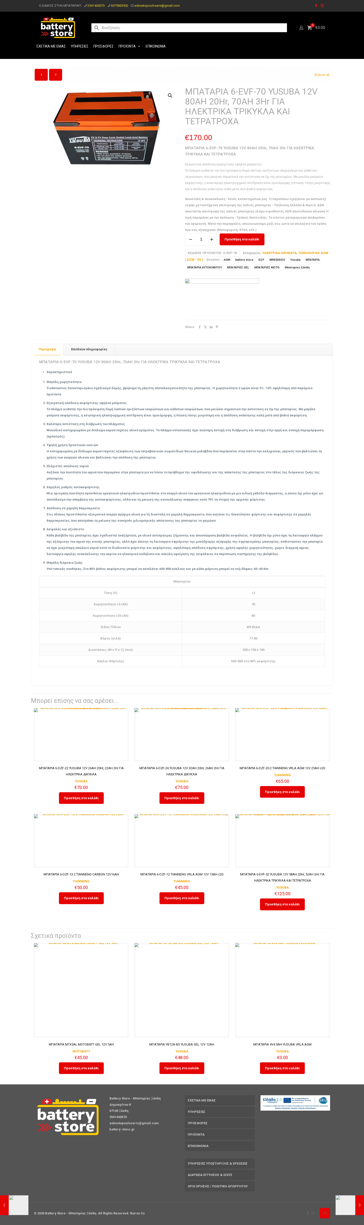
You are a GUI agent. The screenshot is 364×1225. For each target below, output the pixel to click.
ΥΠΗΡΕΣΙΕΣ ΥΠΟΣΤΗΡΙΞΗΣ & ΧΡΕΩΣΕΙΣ (218, 1163)
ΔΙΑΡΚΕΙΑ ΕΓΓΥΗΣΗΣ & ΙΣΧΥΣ (210, 1175)
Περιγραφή (47, 349)
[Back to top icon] (325, 1213)
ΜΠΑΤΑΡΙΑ (313, 259)
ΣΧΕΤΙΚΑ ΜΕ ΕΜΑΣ (51, 46)
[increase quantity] (211, 239)
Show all (323, 75)
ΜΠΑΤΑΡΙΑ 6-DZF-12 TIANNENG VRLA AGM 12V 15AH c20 (181, 874)
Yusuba (295, 259)
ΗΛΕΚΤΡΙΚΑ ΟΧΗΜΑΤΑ (279, 253)
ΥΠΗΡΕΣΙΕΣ (79, 46)
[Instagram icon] (322, 5)
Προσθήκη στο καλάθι (242, 239)
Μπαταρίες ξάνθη (297, 267)
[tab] (47, 349)
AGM (227, 259)
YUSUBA (81, 781)
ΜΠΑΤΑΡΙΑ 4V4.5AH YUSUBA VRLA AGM (282, 1044)
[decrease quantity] (190, 239)
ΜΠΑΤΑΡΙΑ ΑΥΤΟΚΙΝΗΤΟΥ (204, 267)
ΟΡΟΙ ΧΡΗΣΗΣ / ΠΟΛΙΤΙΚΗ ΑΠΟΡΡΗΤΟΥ (218, 1186)
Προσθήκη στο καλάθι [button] (81, 798)
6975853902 (119, 5)
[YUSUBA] (222, 297)
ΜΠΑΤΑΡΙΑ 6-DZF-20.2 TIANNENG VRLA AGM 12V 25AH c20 (282, 768)
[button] (170, 96)
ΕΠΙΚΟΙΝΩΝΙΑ (156, 46)
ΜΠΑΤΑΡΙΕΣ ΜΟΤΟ (267, 267)
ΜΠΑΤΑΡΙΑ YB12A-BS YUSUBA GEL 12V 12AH (181, 1044)
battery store (244, 259)
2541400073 (96, 5)
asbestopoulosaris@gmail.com (157, 5)
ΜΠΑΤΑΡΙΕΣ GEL (238, 267)
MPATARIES (277, 259)
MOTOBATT (81, 1051)
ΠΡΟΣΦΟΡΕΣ (103, 46)
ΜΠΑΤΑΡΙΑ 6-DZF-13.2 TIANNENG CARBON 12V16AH (81, 874)
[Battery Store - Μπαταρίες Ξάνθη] (58, 28)
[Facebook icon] (316, 5)
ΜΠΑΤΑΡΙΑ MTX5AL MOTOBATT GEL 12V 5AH (81, 1044)
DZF (261, 259)
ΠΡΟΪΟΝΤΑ (127, 46)
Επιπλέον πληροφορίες (89, 349)
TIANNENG (282, 775)
